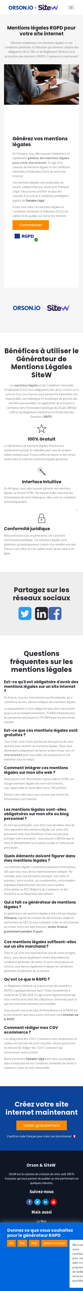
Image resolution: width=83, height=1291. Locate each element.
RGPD (47, 417)
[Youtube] (53, 1202)
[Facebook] (29, 1202)
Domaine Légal (35, 1059)
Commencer (30, 225)
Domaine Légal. (35, 200)
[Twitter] (37, 1202)
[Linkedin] (45, 1202)
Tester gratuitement (41, 1125)
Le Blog (41, 1221)
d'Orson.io (10, 918)
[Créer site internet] (33, 7)
